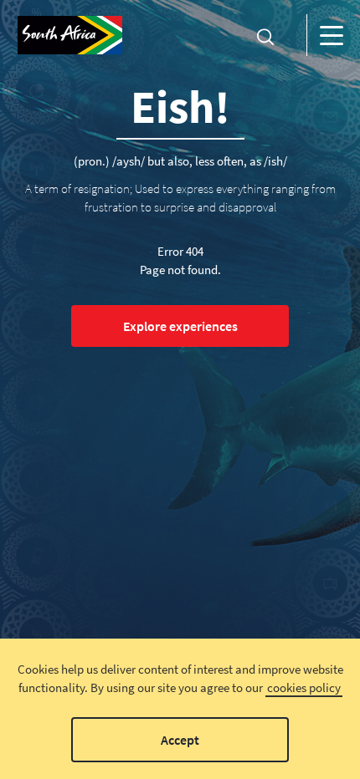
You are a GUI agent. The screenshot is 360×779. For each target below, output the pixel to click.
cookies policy (304, 687)
